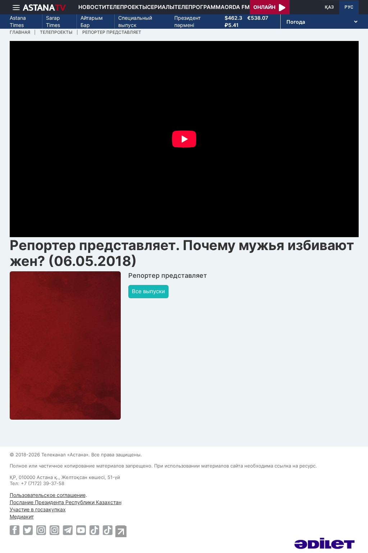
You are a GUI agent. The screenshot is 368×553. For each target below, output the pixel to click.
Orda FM (237, 7)
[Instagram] (41, 530)
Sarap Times (53, 21)
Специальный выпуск (135, 21)
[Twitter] (28, 530)
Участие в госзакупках (38, 509)
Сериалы (160, 7)
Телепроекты (126, 7)
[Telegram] (68, 530)
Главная (20, 32)
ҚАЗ (329, 7)
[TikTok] (94, 530)
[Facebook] (15, 530)
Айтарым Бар (91, 21)
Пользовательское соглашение (48, 495)
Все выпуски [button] (148, 291)
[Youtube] (81, 530)
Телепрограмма (199, 7)
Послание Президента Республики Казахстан (65, 502)
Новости (92, 7)
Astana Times (18, 21)
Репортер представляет (111, 32)
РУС (349, 7)
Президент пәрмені (187, 21)
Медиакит (22, 516)
